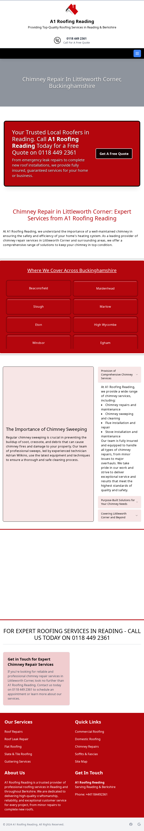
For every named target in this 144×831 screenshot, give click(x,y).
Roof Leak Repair (16, 739)
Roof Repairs (13, 732)
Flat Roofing (13, 746)
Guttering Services (17, 761)
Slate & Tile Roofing (18, 754)
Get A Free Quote (114, 153)
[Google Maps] (139, 824)
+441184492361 (97, 794)
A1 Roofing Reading (72, 21)
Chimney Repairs (87, 746)
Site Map (81, 761)
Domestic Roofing (87, 739)
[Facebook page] (131, 824)
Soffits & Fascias (86, 754)
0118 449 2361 (91, 637)
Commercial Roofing (89, 732)
